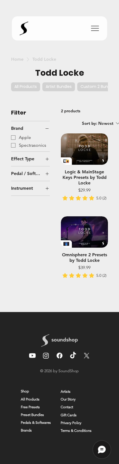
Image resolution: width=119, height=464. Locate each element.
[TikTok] (73, 355)
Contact (67, 407)
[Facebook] (59, 355)
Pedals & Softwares (36, 422)
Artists (66, 391)
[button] (25, 452)
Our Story (68, 399)
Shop (25, 391)
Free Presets (30, 407)
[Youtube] (32, 355)
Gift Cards (69, 415)
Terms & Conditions (76, 430)
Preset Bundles (32, 415)
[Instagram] (46, 355)
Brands (26, 430)
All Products (30, 399)
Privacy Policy (71, 423)
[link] (85, 198)
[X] (86, 355)
